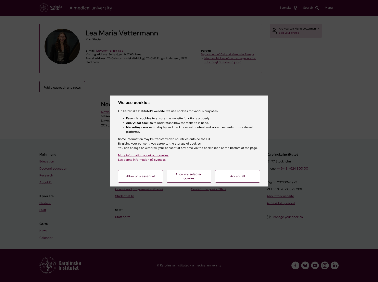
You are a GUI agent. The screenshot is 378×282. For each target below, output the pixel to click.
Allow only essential (140, 176)
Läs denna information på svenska (142, 160)
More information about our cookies (143, 155)
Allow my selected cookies (189, 176)
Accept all (237, 176)
